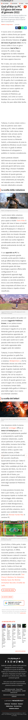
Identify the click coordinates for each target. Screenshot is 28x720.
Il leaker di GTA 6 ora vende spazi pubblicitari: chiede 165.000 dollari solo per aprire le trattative (4, 638)
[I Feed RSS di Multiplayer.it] (22, 662)
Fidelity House (9, 706)
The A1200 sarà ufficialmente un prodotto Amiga (19, 633)
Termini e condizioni (6, 690)
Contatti (24, 690)
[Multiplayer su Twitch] (17, 662)
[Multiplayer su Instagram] (11, 662)
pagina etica (23, 613)
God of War (21, 220)
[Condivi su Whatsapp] (22, 28)
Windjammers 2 (15, 361)
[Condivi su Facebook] (16, 28)
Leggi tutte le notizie (20, 651)
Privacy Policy (19, 689)
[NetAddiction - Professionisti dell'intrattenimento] (17, 701)
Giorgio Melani (9, 24)
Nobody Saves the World (10, 580)
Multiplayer (7, 703)
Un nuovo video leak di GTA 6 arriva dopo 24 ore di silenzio (9, 634)
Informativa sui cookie (10, 689)
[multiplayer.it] (14, 658)
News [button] (22, 3)
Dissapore (20, 703)
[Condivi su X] (19, 28)
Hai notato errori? (7, 597)
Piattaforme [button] (5, 3)
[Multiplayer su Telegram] (14, 662)
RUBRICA (3, 24)
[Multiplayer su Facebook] (6, 662)
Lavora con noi (13, 692)
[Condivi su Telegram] (25, 28)
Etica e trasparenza (16, 690)
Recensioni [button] (14, 3)
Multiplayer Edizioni (14, 708)
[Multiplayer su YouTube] (20, 662)
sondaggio (12, 428)
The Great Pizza (17, 706)
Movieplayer (14, 703)
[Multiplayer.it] (7, 1)
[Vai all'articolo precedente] (26, 456)
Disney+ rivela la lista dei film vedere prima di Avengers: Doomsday (24, 635)
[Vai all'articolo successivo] (1, 456)
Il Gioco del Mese (8, 590)
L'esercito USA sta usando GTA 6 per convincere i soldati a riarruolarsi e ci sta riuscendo (14, 638)
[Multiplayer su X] (8, 662)
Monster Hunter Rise (16, 515)
